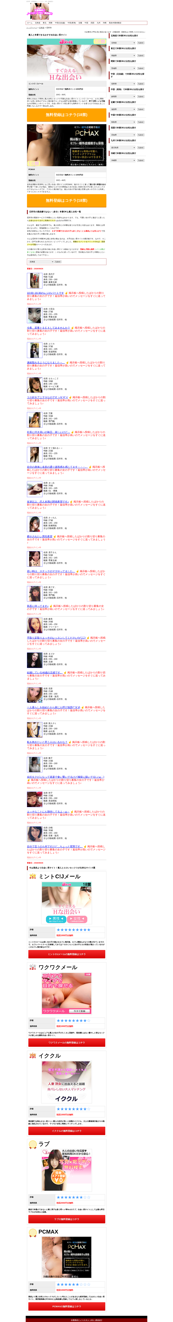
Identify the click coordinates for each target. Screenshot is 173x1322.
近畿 (80, 23)
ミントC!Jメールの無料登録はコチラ (67, 954)
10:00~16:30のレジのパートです (45, 293)
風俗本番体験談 (115, 23)
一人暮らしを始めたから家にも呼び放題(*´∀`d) (53, 707)
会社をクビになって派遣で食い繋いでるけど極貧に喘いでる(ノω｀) (65, 776)
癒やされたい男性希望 (39, 536)
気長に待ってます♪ (38, 606)
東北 (44, 23)
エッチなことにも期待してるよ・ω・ (48, 811)
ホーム (29, 23)
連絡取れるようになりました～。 (46, 362)
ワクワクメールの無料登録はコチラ (67, 1042)
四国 (92, 23)
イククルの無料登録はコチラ (67, 1131)
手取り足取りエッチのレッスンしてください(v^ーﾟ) (56, 637)
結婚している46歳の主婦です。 (45, 672)
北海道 (37, 23)
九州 (98, 23)
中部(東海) (72, 23)
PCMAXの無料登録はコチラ (66, 1306)
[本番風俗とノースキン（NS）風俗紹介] (40, 11)
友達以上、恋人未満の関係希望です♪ (48, 501)
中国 (86, 23)
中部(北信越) (60, 23)
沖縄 (104, 23)
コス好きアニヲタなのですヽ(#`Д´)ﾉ (47, 397)
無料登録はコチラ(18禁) (66, 115)
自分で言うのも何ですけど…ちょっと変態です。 (55, 846)
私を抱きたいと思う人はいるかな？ (47, 742)
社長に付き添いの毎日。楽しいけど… (48, 432)
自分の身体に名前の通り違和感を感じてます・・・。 (57, 466)
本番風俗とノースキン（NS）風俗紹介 (86, 1320)
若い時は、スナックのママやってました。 (51, 571)
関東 (50, 23)
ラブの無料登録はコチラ (66, 1219)
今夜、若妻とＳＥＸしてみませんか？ (48, 327)
